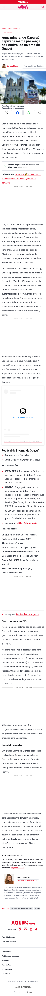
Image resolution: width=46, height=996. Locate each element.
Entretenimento (14, 29)
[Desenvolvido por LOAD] (29, 992)
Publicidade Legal (8, 937)
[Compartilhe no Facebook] (18, 112)
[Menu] (4, 6)
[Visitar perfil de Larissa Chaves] (9, 879)
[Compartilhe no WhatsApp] (28, 112)
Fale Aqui (5, 960)
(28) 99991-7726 (17, 868)
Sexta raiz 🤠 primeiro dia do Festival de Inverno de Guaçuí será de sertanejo (21, 178)
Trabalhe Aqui (7, 969)
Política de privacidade (10, 956)
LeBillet (26, 523)
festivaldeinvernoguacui (27, 614)
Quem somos (7, 951)
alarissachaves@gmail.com (28, 880)
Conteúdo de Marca (9, 941)
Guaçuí (37, 908)
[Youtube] (25, 929)
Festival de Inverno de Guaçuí (21, 908)
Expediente (6, 974)
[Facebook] (20, 929)
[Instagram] (31, 929)
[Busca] (42, 6)
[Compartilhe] (39, 112)
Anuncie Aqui (6, 965)
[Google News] (36, 929)
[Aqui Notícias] (23, 1)
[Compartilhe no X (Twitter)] (7, 112)
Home (4, 29)
